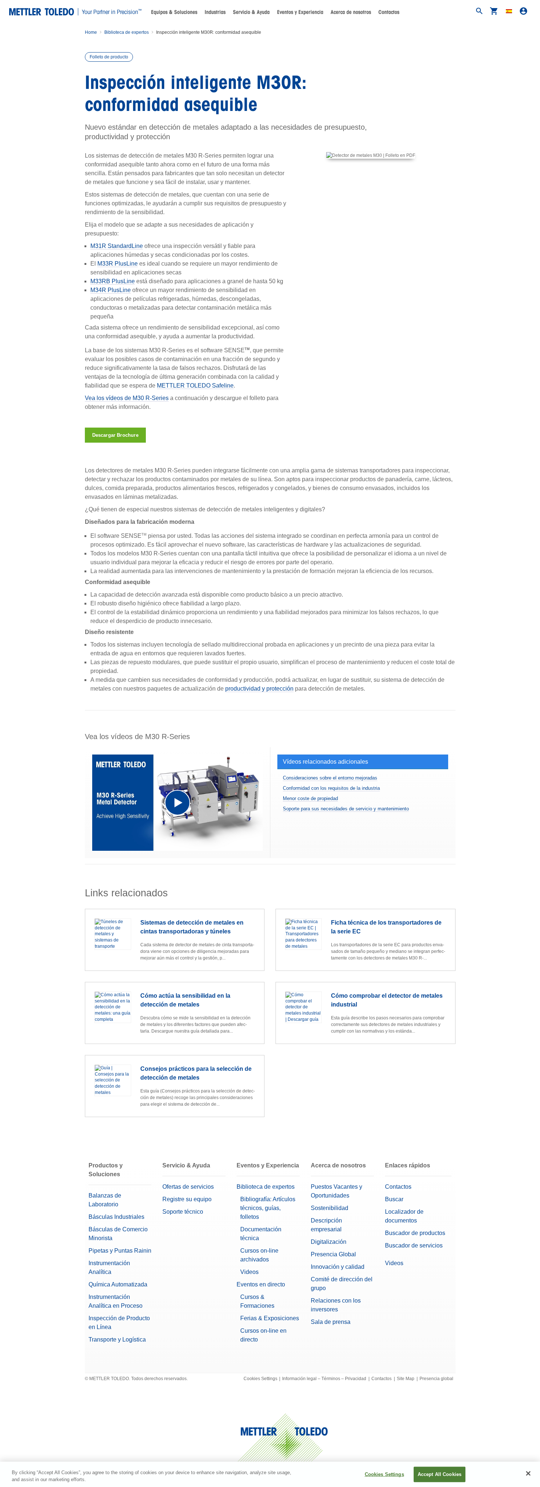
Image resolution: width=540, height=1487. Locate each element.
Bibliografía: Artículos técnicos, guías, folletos (267, 1208)
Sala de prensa (330, 1322)
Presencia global (436, 1378)
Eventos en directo (261, 1284)
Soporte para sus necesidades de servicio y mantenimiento (346, 808)
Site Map (405, 1378)
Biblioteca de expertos (126, 32)
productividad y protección (259, 688)
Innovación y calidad (337, 1267)
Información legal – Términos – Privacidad (324, 1378)
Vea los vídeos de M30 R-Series (127, 398)
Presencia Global (333, 1254)
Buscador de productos (415, 1233)
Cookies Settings (260, 1378)
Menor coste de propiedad (310, 798)
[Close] (528, 1473)
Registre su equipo (187, 1199)
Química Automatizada (118, 1284)
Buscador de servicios (414, 1245)
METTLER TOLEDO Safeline (195, 385)
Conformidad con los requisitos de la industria (331, 788)
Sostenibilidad (329, 1208)
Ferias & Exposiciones (269, 1318)
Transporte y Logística (117, 1339)
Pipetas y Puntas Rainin (120, 1250)
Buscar (394, 1199)
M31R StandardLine (116, 246)
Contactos (388, 12)
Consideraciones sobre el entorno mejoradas (330, 778)
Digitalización (328, 1242)
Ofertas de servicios (188, 1187)
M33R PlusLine (117, 263)
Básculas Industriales (116, 1217)
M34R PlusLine (110, 290)
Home (91, 32)
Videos (249, 1272)
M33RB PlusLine (112, 281)
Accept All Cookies (439, 1474)
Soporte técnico (182, 1212)
